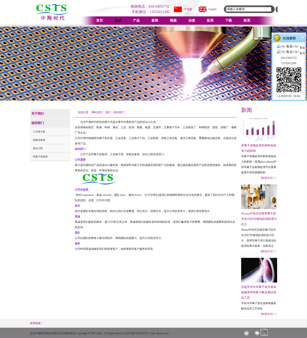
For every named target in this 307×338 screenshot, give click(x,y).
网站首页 (97, 112)
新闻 (154, 20)
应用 (210, 20)
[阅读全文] (269, 177)
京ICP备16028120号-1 (137, 333)
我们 (118, 20)
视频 (173, 20)
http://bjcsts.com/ (160, 333)
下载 (228, 20)
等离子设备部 (40, 156)
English (213, 9)
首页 (99, 20)
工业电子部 (39, 131)
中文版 (188, 9)
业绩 (191, 20)
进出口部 (38, 148)
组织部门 (119, 112)
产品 (136, 20)
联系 (247, 20)
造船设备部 (39, 140)
